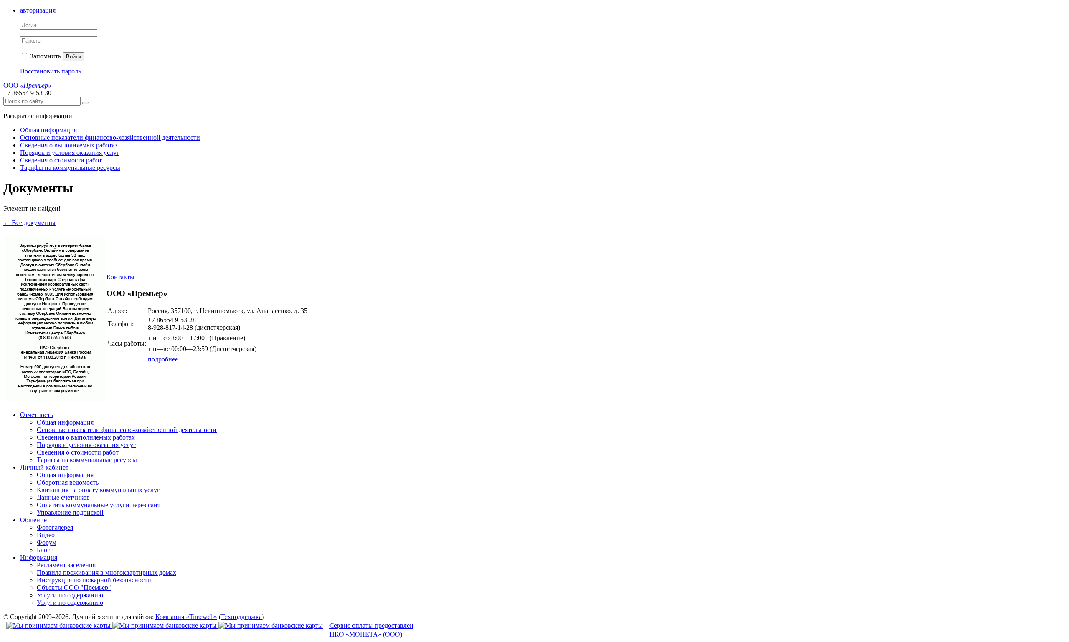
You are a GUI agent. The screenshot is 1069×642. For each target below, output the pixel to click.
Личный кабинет (44, 467)
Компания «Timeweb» (186, 616)
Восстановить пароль (50, 71)
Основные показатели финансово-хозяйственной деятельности (110, 137)
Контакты (120, 277)
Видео (46, 534)
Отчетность (36, 414)
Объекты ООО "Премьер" (74, 587)
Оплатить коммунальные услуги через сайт (98, 504)
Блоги (45, 550)
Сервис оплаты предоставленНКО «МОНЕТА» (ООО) (371, 630)
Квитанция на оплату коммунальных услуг (98, 489)
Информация (38, 557)
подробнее (163, 359)
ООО (27, 85)
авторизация (38, 10)
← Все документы (29, 222)
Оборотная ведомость (68, 482)
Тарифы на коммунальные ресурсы (70, 167)
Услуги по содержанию (70, 595)
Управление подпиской (70, 512)
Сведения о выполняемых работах (69, 145)
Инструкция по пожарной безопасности (94, 580)
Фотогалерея (55, 527)
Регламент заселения (66, 565)
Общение (33, 519)
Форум (46, 542)
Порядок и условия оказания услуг (69, 152)
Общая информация (48, 130)
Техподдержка (241, 616)
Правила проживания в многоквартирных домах (106, 572)
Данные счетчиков (63, 497)
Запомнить (44, 56)
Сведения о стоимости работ (61, 160)
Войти (73, 56)
